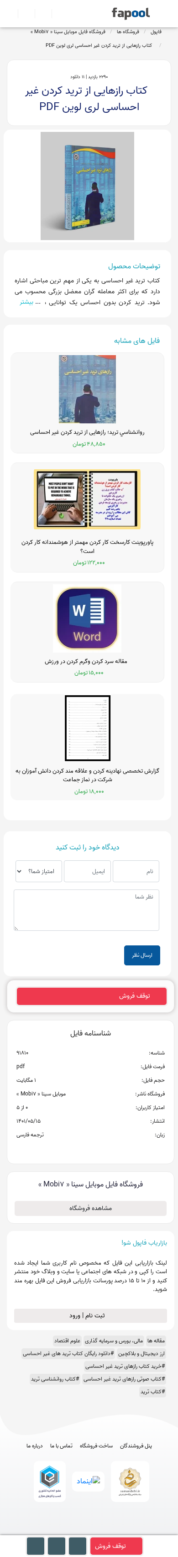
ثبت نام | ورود (88, 1316)
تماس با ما (61, 1446)
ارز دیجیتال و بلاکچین (141, 1353)
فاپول (156, 32)
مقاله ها (156, 1340)
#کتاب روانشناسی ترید (55, 1379)
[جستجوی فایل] (56, 13)
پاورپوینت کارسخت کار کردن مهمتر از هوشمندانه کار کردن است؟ (87, 547)
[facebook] (55, 1531)
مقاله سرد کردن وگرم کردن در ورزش (87, 661)
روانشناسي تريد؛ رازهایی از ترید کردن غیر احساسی (87, 432)
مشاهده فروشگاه (90, 1208)
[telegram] (72, 1531)
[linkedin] (123, 1531)
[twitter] (106, 1531)
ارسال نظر (142, 955)
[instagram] (89, 1531)
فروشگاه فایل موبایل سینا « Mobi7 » (68, 32)
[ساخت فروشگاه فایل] (39, 13)
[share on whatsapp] (90, 1149)
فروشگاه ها (128, 32)
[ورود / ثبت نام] (22, 13)
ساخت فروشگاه (96, 1446)
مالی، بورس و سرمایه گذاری (114, 1340)
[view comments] (101, 1149)
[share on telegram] (78, 1149)
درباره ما (34, 1446)
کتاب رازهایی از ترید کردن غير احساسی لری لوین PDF (100, 45)
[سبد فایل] (10, 13)
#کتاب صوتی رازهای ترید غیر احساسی (124, 1379)
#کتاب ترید (153, 1391)
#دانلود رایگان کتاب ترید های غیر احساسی (68, 1353)
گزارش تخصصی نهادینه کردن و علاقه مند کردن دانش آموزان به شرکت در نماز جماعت (87, 775)
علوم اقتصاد (67, 1340)
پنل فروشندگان (136, 1446)
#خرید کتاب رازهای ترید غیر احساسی (125, 1366)
